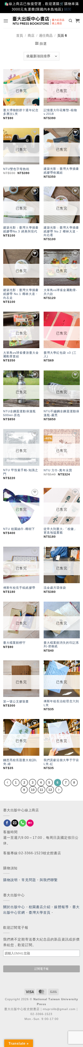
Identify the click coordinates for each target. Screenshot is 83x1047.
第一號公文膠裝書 (16, 701)
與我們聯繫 (49, 880)
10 (33, 790)
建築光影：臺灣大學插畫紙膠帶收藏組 (61, 170)
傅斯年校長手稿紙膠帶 (19, 587)
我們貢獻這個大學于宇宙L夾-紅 (61, 762)
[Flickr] (30, 823)
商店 (31, 35)
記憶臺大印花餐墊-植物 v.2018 (60, 112)
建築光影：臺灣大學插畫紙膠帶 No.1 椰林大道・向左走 (21, 293)
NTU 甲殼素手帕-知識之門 (20, 472)
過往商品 (46, 35)
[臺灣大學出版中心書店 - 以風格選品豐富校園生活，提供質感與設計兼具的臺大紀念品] (39, 20)
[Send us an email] (14, 823)
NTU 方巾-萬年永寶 (58, 470)
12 (50, 790)
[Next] (59, 790)
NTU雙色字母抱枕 (16, 169)
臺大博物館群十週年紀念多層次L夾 (21, 112)
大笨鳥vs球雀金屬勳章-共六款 (60, 292)
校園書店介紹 (40, 907)
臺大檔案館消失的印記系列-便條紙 (61, 644)
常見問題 (28, 880)
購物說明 (10, 880)
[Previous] (7, 782)
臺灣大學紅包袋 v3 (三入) (60, 354)
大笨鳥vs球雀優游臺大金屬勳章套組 (21, 354)
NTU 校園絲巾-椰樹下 (19, 529)
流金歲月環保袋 (55, 587)
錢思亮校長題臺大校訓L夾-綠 (20, 762)
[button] (6, 20)
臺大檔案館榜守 (14, 642)
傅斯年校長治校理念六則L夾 (61, 703)
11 (41, 790)
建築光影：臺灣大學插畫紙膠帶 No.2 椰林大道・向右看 (61, 231)
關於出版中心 (14, 907)
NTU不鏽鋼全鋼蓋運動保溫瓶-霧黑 (61, 413)
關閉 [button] (67, 9)
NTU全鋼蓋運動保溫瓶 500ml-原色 (19, 413)
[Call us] (22, 823)
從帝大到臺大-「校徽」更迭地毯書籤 (60, 530)
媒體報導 (61, 907)
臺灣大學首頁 (40, 912)
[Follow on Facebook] (7, 823)
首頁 (19, 35)
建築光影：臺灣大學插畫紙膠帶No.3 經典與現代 (21, 229)
